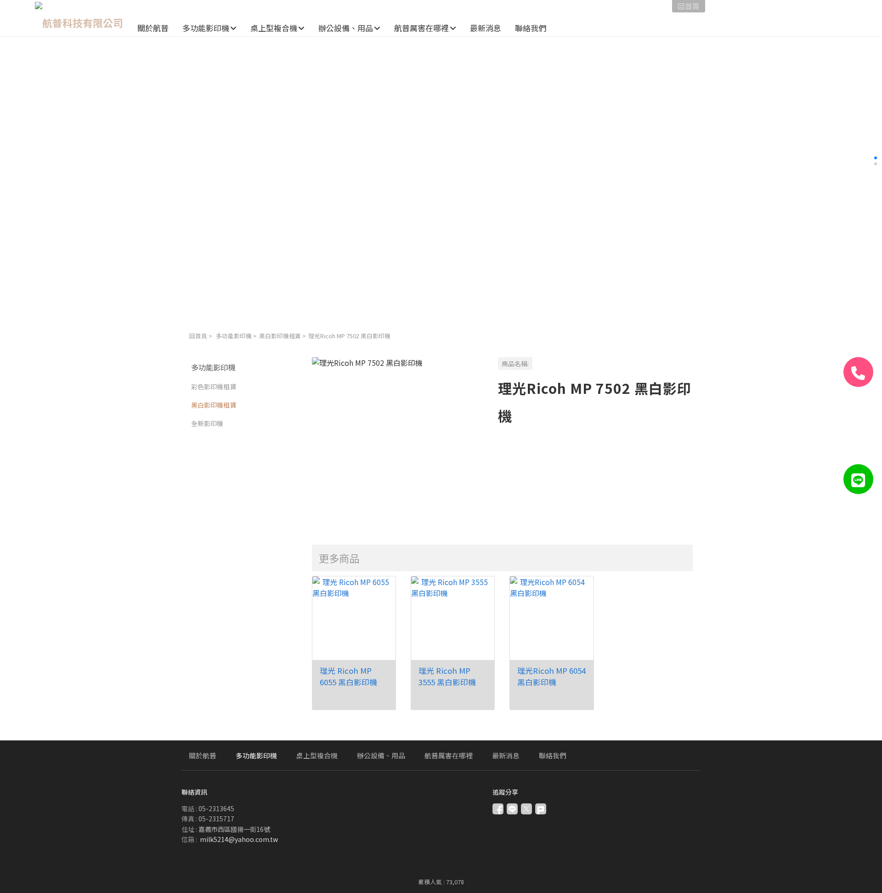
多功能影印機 (234, 335)
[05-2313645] (858, 372)
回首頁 (198, 335)
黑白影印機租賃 (280, 335)
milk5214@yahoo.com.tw (239, 839)
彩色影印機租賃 (213, 386)
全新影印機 (207, 423)
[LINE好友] (858, 479)
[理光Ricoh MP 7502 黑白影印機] (397, 443)
